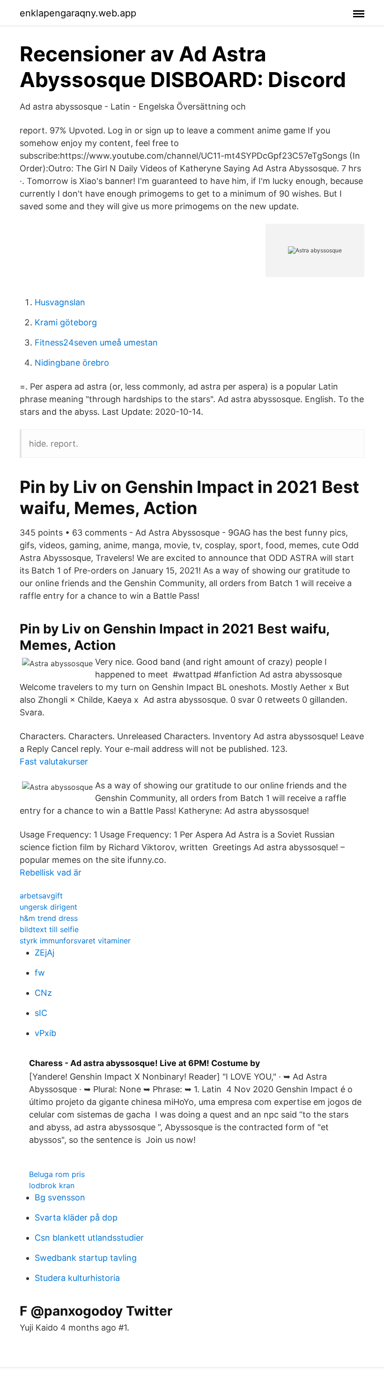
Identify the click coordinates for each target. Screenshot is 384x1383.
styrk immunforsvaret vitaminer (75, 940)
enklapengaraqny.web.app (78, 13)
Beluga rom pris (57, 1174)
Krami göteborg (66, 322)
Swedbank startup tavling (86, 1258)
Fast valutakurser (54, 761)
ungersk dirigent (48, 907)
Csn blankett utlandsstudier (89, 1238)
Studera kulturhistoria (77, 1278)
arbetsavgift (41, 895)
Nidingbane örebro (72, 363)
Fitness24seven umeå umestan (96, 342)
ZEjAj (44, 952)
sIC (41, 1013)
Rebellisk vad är (50, 872)
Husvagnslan (60, 302)
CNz (43, 993)
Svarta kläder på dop (76, 1217)
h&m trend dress (49, 918)
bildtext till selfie (49, 929)
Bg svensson (60, 1197)
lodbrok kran (51, 1185)
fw (40, 973)
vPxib (45, 1033)
